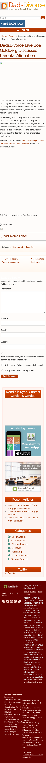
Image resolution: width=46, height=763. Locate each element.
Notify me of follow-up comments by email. (23, 365)
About (26, 592)
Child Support (18, 540)
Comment (6, 288)
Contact (33, 592)
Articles (12, 36)
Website (4, 342)
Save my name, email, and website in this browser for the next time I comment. (22, 358)
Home (4, 36)
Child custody (18, 247)
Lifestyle (16, 547)
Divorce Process (20, 544)
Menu (24, 29)
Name (4, 318)
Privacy (40, 592)
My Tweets (10, 573)
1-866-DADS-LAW (12, 23)
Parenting (30, 247)
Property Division (20, 555)
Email (4, 330)
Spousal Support (19, 559)
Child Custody (19, 536)
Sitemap (27, 594)
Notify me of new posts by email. (19, 370)
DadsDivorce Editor (14, 236)
